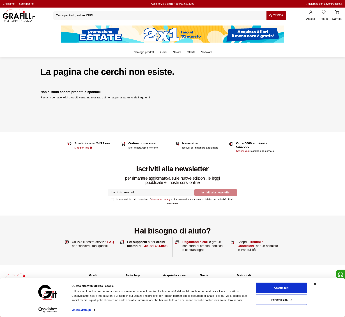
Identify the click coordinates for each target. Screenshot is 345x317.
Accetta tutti (281, 287)
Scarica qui (242, 150)
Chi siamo (9, 3)
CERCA (277, 15)
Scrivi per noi (26, 3)
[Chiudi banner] (315, 284)
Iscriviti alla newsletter (216, 192)
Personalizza (279, 299)
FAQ (110, 242)
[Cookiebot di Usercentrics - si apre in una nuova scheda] (47, 310)
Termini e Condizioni (250, 244)
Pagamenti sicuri (195, 242)
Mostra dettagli (81, 309)
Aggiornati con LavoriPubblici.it (324, 3)
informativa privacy (160, 199)
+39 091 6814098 (184, 3)
